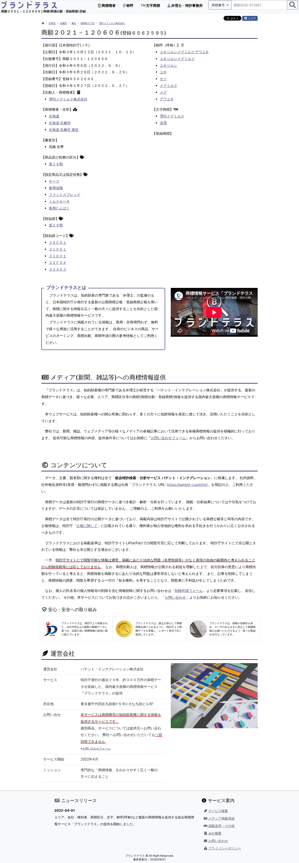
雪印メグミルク (172, 116)
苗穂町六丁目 (88, 23)
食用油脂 (56, 188)
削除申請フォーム (189, 590)
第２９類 (56, 164)
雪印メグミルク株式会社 (112, 23)
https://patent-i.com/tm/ (187, 484)
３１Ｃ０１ (57, 249)
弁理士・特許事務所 (187, 5)
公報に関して (86, 525)
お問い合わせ (175, 597)
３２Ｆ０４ (57, 262)
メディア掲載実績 (221, 818)
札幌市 (63, 23)
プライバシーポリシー (224, 848)
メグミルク (168, 85)
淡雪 (163, 123)
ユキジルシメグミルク (177, 59)
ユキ (163, 72)
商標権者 (108, 5)
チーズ (54, 181)
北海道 (52, 23)
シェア (251, 18)
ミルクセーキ (59, 201)
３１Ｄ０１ (57, 256)
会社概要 (214, 833)
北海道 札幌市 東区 (64, 129)
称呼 (129, 5)
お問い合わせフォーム (168, 438)
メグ (163, 92)
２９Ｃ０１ (57, 242)
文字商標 (152, 5)
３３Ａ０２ (57, 269)
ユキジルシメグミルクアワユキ (184, 52)
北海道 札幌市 (60, 123)
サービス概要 (217, 811)
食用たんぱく (59, 208)
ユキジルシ (168, 65)
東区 (73, 23)
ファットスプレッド (64, 194)
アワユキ (167, 99)
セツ (163, 79)
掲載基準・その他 (221, 826)
